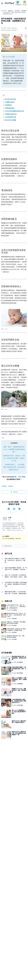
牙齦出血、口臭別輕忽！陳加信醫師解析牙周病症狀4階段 (16, 622)
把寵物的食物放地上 (11, 114)
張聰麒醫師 (20, 683)
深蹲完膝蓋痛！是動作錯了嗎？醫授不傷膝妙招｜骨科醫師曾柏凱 (16, 629)
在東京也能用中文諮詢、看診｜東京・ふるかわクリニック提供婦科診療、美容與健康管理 (16, 606)
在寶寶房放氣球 (10, 102)
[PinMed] (9, 3)
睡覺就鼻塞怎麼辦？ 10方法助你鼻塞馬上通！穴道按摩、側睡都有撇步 (16, 592)
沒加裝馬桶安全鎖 (10, 117)
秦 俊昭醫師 (14, 610)
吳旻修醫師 (14, 639)
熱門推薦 (17, 10)
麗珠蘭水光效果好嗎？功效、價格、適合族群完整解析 (16, 636)
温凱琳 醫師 (20, 705)
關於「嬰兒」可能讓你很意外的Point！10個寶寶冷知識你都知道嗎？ (14, 449)
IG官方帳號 (21, 477)
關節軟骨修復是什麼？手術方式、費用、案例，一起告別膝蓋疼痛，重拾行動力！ (16, 615)
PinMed (4, 10)
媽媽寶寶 (23, 10)
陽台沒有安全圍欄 (10, 120)
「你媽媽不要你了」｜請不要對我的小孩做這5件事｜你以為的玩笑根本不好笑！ (14, 467)
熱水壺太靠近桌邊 (10, 99)
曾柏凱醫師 (14, 618)
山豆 (5, 28)
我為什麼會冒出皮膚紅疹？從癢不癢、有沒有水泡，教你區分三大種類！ (15, 560)
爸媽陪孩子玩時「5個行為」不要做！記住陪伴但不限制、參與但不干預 (14, 458)
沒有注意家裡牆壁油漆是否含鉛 (14, 111)
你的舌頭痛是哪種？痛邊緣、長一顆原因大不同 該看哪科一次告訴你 (16, 568)
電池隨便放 (8, 105)
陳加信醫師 (14, 625)
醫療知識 (10, 10)
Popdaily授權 (10, 57)
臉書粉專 (13, 477)
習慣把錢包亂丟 (10, 108)
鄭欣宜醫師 (20, 673)
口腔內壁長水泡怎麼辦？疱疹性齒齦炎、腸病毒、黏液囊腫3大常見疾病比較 (16, 584)
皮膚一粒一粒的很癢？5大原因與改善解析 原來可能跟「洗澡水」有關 (16, 576)
